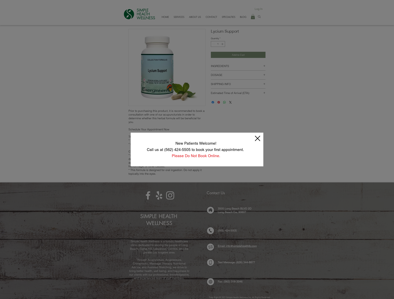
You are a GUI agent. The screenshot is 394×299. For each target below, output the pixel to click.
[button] (257, 138)
